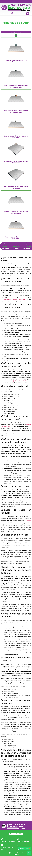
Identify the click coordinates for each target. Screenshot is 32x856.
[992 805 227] (27, 243)
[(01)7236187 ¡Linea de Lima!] (2, 839)
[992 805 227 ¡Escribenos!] (18, 846)
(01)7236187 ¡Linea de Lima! (8, 841)
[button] (27, 13)
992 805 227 (27, 247)
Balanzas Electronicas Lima (7, 848)
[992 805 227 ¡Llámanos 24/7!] (18, 839)
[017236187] (5, 244)
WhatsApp (28, 520)
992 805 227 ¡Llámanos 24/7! (23, 842)
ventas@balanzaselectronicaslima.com (14, 299)
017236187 (5, 247)
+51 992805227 (16, 247)
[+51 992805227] (16, 244)
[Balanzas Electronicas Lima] (2, 845)
